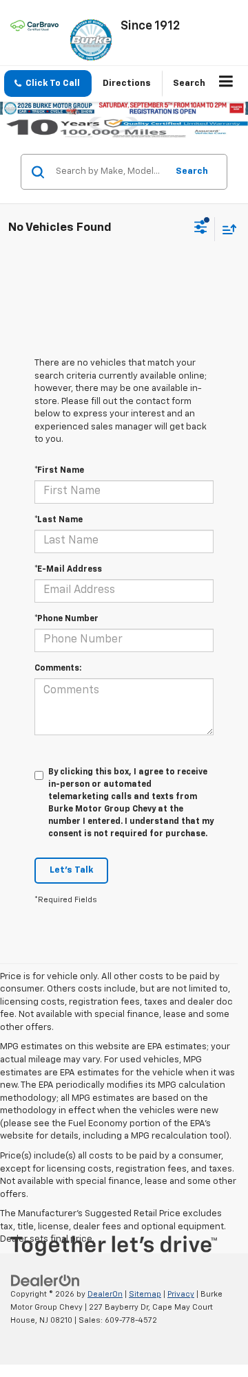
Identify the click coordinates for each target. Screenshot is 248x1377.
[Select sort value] (226, 229)
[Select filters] (200, 229)
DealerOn (105, 1294)
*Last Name (58, 520)
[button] (48, 83)
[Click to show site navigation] (226, 84)
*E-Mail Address (68, 570)
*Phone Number (66, 619)
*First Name (59, 471)
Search (192, 171)
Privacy (180, 1294)
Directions (127, 83)
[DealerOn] (45, 1281)
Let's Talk (71, 870)
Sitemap (145, 1294)
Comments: (57, 668)
